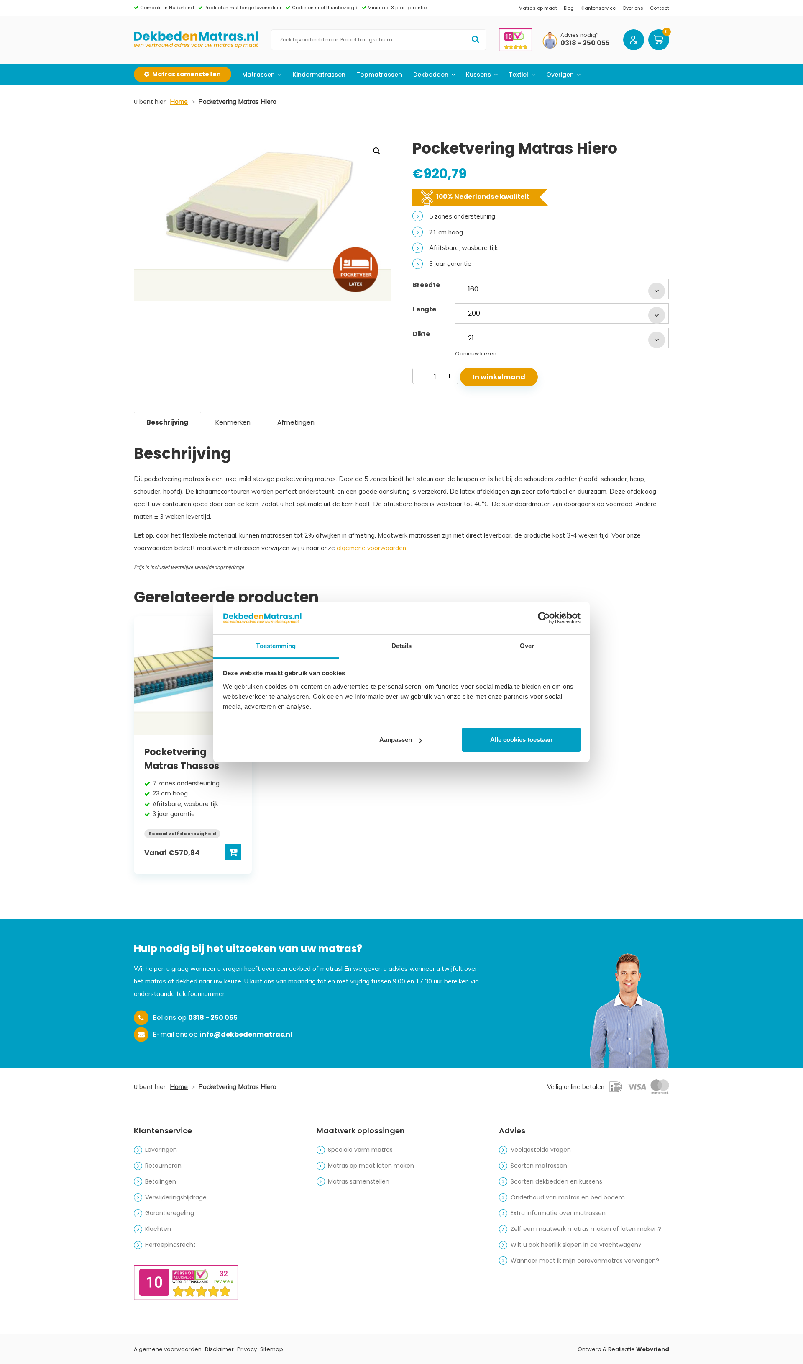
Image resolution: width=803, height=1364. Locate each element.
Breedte (426, 285)
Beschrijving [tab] (167, 422)
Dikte (421, 333)
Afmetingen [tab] (296, 422)
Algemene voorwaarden (168, 1349)
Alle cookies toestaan (521, 739)
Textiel (518, 74)
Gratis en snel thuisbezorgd (325, 7)
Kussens (478, 74)
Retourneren (163, 1165)
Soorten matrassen (539, 1165)
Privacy (247, 1349)
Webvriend (652, 1349)
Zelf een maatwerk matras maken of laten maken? (586, 1229)
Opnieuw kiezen (475, 353)
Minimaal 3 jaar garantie (397, 7)
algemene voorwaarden (371, 548)
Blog (569, 8)
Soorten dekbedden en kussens (556, 1181)
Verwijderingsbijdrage (176, 1197)
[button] (376, 151)
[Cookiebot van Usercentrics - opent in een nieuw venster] (544, 618)
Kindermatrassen (319, 74)
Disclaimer (219, 1349)
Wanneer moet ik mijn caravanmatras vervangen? (585, 1260)
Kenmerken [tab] (233, 422)
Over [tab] (527, 645)
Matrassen (258, 74)
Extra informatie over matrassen (558, 1213)
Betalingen (160, 1181)
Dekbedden (430, 74)
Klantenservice (598, 8)
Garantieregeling (169, 1213)
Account (633, 39)
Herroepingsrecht (170, 1244)
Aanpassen (395, 739)
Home (179, 102)
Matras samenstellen (358, 1181)
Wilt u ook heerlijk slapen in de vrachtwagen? (576, 1244)
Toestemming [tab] (276, 645)
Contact (659, 8)
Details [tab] (401, 645)
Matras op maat (538, 8)
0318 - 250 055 (585, 43)
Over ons (632, 8)
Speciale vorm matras (360, 1149)
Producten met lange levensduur (243, 7)
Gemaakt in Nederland (167, 7)
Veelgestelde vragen (541, 1149)
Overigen (560, 74)
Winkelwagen (658, 39)
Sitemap (271, 1349)
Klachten (158, 1229)
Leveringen (161, 1149)
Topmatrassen (379, 74)
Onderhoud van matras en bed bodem (568, 1197)
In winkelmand (499, 377)
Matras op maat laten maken (371, 1165)
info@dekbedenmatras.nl (245, 1034)
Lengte (424, 309)
